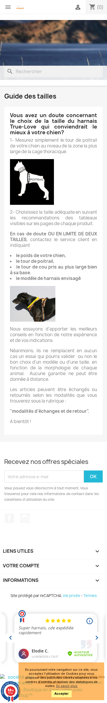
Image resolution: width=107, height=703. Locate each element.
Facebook (9, 518)
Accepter (61, 694)
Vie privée (71, 595)
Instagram (25, 518)
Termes (90, 595)
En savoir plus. (67, 686)
